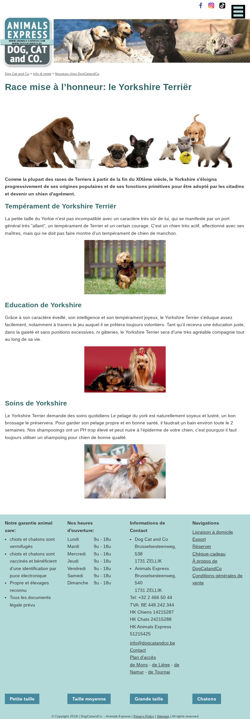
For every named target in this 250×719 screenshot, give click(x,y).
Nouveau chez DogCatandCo (77, 73)
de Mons (139, 664)
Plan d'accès (143, 657)
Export (199, 539)
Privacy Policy (143, 716)
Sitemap (163, 716)
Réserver (201, 546)
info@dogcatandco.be (152, 643)
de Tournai (159, 671)
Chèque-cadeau (209, 553)
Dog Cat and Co (17, 73)
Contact (138, 650)
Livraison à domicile (212, 532)
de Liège (161, 664)
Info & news (42, 73)
